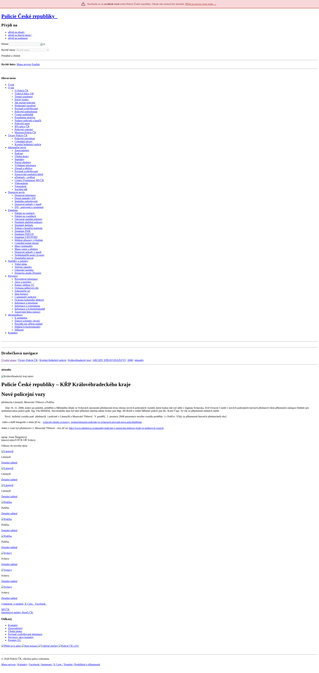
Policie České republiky (28, 16)
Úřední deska (15, 631)
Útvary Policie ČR (28, 360)
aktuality (139, 360)
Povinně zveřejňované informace (25, 634)
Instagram (46, 664)
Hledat (4, 44)
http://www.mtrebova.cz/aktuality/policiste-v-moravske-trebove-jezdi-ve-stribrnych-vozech (116, 428)
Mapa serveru (24, 64)
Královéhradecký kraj (79, 360)
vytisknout (6, 603)
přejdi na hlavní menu (19, 35)
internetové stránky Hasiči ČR (17, 612)
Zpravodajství (15, 628)
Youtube (68, 664)
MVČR (5, 609)
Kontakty (13, 625)
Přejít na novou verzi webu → (200, 4)
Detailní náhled (9, 462)
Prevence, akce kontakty (21, 637)
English (36, 64)
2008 (130, 360)
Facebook (40, 603)
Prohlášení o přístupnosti (87, 664)
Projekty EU (14, 640)
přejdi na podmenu (18, 38)
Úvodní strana (8, 360)
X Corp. (29, 603)
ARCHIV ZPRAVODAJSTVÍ (109, 360)
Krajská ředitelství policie (53, 360)
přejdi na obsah (16, 32)
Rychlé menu (8, 49)
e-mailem (18, 603)
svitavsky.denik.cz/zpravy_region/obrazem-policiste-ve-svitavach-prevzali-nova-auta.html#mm (92, 422)
